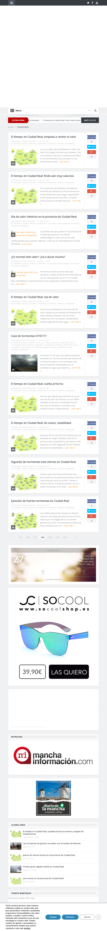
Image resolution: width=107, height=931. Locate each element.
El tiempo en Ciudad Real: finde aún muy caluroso (42, 100)
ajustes (27, 928)
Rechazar (70, 917)
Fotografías (39, 269)
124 (57, 461)
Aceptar (53, 917)
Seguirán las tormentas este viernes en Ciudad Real (43, 386)
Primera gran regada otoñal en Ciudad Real (43, 791)
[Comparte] (91, 76)
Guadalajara (49, 269)
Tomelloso (61, 68)
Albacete (17, 267)
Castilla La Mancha (29, 68)
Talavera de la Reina (58, 271)
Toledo (69, 271)
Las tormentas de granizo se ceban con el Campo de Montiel (52, 767)
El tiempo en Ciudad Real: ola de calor (35, 221)
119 (20, 461)
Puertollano (51, 68)
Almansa (39, 267)
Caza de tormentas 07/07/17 (29, 260)
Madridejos (59, 269)
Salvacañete (25, 271)
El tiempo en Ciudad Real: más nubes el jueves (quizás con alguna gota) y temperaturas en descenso (63, 44)
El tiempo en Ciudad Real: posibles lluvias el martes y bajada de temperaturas (53, 757)
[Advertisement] (28, 633)
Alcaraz (24, 267)
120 (28, 461)
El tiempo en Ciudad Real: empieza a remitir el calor (43, 61)
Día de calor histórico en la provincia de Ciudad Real (44, 141)
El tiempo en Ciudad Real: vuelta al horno (37, 308)
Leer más (64, 86)
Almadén (17, 68)
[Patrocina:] (53, 681)
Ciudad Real (41, 68)
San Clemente (36, 271)
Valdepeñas (70, 68)
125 (65, 461)
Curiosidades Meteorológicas (58, 148)
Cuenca (72, 267)
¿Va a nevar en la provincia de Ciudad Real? (43, 802)
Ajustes (87, 917)
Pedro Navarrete (28, 65)
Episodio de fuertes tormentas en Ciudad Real (40, 425)
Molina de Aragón (71, 269)
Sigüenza (46, 271)
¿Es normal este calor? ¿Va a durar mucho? (38, 181)
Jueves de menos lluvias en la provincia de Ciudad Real (49, 779)
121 (35, 461)
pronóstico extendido (53, 504)
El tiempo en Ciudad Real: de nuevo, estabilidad (41, 347)
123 (50, 461)
